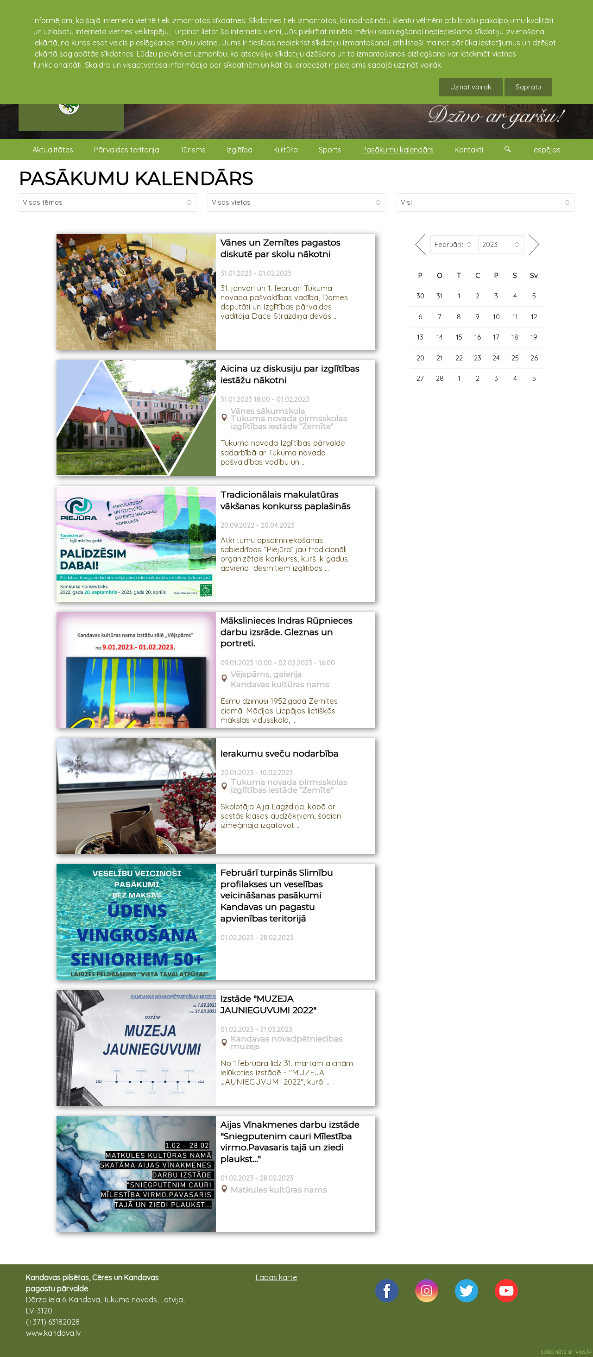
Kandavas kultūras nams (280, 684)
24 (496, 357)
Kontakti (468, 149)
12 (534, 316)
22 (459, 357)
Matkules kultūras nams (279, 1190)
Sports (330, 149)
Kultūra (285, 149)
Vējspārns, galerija (266, 674)
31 (439, 295)
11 (515, 316)
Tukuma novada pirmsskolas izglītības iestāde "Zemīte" (289, 422)
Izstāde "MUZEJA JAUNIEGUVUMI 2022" (268, 1004)
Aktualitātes (52, 149)
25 (515, 357)
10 (496, 316)
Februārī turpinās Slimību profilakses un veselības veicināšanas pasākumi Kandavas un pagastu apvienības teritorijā (277, 895)
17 (496, 337)
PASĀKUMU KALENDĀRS (136, 178)
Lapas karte (276, 1277)
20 (420, 357)
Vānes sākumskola (268, 411)
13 (420, 337)
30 (420, 295)
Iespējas (546, 149)
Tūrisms (193, 149)
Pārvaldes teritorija (126, 149)
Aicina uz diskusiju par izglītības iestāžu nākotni (290, 374)
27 (420, 378)
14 (439, 337)
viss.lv (583, 1351)
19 (533, 337)
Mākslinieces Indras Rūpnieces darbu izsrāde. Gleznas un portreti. (287, 632)
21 (439, 357)
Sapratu (528, 86)
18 (514, 337)
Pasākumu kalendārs (398, 149)
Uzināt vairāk (471, 86)
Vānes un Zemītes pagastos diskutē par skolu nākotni (281, 248)
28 (440, 378)
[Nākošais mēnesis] (534, 244)
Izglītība (239, 149)
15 (459, 337)
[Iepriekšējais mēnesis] (420, 244)
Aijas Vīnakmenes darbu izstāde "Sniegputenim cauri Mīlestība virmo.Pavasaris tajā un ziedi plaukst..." (290, 1141)
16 (477, 337)
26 (534, 357)
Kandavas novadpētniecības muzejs (287, 1043)
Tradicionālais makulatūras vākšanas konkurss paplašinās (286, 500)
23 (477, 357)
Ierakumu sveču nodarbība (280, 753)
